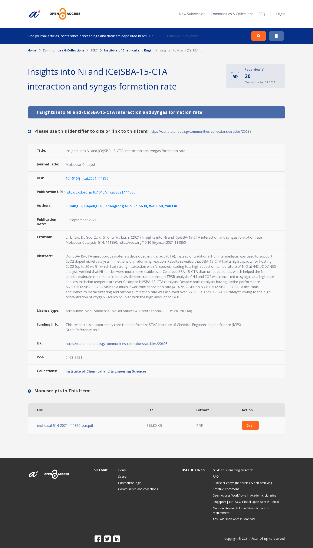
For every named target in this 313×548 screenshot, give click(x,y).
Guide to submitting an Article (233, 470)
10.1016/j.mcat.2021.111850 (87, 178)
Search (123, 476)
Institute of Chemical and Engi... (128, 50)
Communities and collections (138, 489)
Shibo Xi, (141, 206)
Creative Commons (226, 489)
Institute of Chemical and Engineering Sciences (106, 371)
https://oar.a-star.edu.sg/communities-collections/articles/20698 (200, 131)
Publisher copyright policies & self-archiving (242, 483)
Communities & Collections (232, 13)
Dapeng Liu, (94, 206)
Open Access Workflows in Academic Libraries (244, 495)
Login (280, 13)
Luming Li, (75, 206)
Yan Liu (171, 206)
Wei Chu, (157, 206)
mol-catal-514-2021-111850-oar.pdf (65, 425)
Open (250, 425)
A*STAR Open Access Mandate (234, 519)
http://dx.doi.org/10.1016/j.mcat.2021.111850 (100, 192)
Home (32, 50)
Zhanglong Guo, (119, 206)
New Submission (192, 13)
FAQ (262, 13)
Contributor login (129, 483)
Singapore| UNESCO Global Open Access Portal (246, 502)
